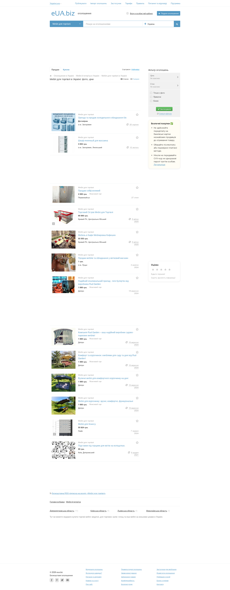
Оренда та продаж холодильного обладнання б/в (102, 117)
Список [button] (125, 79)
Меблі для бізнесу (87, 423)
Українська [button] (55, 3)
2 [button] (54, 201)
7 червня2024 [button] (135, 432)
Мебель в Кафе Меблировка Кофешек (97, 235)
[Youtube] (67, 580)
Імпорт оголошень (98, 3)
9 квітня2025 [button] (135, 220)
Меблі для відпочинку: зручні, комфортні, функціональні (105, 401)
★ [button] (153, 269)
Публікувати (80, 3)
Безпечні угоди (126, 584)
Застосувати (165, 109)
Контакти (160, 584)
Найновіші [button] (135, 69)
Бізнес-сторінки (163, 580)
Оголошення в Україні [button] (64, 75)
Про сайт (89, 584)
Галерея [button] (136, 79)
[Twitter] (62, 580)
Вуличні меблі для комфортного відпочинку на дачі (103, 378)
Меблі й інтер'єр (73, 501)
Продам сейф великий (89, 190)
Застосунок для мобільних (166, 569)
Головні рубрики (57, 501)
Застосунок (116, 3)
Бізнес (156, 101)
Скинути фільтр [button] (165, 113)
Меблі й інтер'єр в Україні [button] (87, 75)
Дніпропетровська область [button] (62, 510)
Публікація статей (163, 577)
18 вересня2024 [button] (134, 292)
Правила (140, 3)
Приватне (157, 97)
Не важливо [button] (155, 78)
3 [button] (53, 269)
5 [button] (53, 223)
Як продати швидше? (94, 573)
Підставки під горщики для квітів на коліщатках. (101, 445)
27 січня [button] (135, 197)
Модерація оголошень (94, 569)
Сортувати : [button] (127, 69)
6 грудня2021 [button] (135, 453)
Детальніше (159, 164)
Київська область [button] (98, 510)
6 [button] (54, 434)
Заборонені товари (128, 577)
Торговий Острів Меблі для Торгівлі (95, 212)
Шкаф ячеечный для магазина (93, 140)
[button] (60, 3)
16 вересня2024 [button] (134, 343)
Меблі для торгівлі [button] (62, 23)
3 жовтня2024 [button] (135, 266)
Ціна (155, 77)
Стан (155, 85)
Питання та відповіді (157, 3)
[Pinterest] (57, 580)
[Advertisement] (115, 45)
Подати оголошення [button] (170, 13)
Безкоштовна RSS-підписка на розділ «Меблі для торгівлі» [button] (79, 493)
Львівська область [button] (126, 510)
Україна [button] (150, 24)
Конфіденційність (127, 580)
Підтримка (175, 3)
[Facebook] (51, 580)
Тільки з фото (159, 93)
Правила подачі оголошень (131, 569)
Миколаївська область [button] (156, 510)
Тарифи (128, 3)
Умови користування (129, 573)
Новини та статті (92, 580)
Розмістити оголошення (166, 573)
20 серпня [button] (134, 124)
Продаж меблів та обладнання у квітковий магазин (103, 257)
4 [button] (53, 457)
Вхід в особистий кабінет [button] (141, 13)
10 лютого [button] (134, 147)
